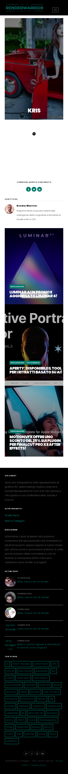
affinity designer (21, 664)
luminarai (24, 706)
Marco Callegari (15, 521)
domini (23, 692)
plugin (32, 720)
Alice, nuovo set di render (33, 597)
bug (54, 671)
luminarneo (12, 713)
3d (7, 664)
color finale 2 (41, 678)
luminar (10, 706)
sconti (9, 734)
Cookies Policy (38, 765)
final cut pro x (51, 692)
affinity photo (41, 664)
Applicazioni (17, 286)
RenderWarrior (27, 205)
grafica (42, 699)
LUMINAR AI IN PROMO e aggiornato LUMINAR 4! (33, 294)
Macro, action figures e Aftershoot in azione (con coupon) (39, 646)
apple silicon (25, 671)
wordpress (12, 741)
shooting (30, 734)
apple (55, 664)
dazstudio (11, 692)
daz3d (57, 685)
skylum (42, 734)
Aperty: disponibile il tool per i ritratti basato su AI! (35, 370)
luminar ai (38, 706)
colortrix (30, 685)
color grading (14, 685)
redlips (48, 727)
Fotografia (33, 363)
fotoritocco (27, 699)
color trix (44, 685)
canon (9, 678)
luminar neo (54, 706)
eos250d (35, 692)
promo (9, 727)
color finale (23, 678)
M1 (23, 713)
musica (9, 720)
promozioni (22, 727)
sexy (19, 734)
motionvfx (52, 713)
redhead (36, 727)
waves (53, 734)
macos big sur (35, 713)
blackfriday (42, 671)
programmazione (48, 720)
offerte (21, 720)
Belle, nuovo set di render (33, 613)
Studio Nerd (12, 515)
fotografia (11, 699)
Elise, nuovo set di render (33, 581)
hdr (51, 699)
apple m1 (10, 671)
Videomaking (18, 431)
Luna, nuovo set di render (33, 628)
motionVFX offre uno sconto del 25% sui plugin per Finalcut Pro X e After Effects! (35, 442)
